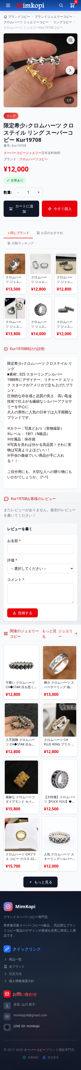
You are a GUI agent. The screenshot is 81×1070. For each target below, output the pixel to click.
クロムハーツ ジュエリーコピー (26, 22)
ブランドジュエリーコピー (53, 16)
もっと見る (43, 882)
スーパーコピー (35, 1049)
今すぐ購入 (63, 208)
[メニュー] (8, 5)
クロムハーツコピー (33, 159)
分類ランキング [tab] (23, 243)
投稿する (25, 612)
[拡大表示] (71, 40)
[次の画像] (70, 70)
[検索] (61, 5)
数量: (8, 192)
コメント (16, 579)
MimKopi (25, 906)
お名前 (14, 540)
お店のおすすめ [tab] (52, 233)
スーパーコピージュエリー (22, 153)
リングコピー (62, 22)
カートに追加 (24, 209)
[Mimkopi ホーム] (30, 5)
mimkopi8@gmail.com (30, 1015)
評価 (12, 560)
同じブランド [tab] (18, 233)
